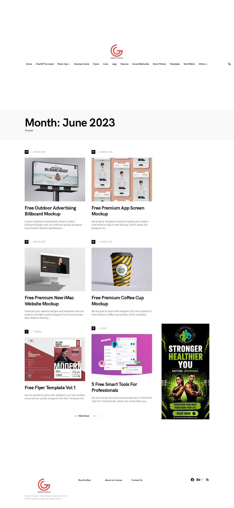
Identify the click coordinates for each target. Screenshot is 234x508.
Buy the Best (84, 480)
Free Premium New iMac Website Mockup (49, 301)
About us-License (113, 480)
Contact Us (136, 480)
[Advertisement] (117, 20)
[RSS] (207, 479)
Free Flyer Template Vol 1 (50, 388)
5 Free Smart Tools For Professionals (114, 387)
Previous (83, 416)
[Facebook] (192, 479)
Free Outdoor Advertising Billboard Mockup (50, 211)
